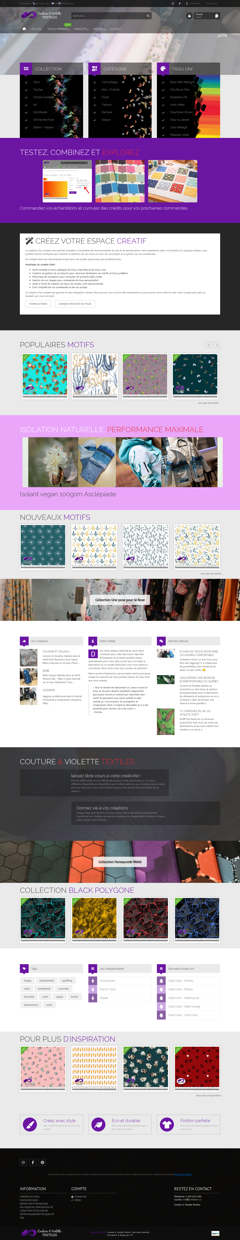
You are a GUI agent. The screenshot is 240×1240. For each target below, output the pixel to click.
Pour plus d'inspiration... (209, 1095)
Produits (80, 29)
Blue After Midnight (182, 82)
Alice (36, 82)
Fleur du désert (179, 119)
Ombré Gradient (43, 97)
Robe (46, 670)
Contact (115, 29)
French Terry (108, 989)
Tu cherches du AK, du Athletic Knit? (195, 713)
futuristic (29, 996)
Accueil (36, 29)
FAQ (22, 1217)
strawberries (46, 980)
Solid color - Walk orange (184, 1006)
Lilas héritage (178, 127)
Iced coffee (177, 104)
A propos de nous (29, 1196)
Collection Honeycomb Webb (120, 862)
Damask (107, 112)
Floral (105, 97)
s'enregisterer (38, 303)
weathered (44, 988)
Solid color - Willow (180, 989)
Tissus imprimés (58, 27)
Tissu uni (182, 68)
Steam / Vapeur (43, 127)
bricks (74, 996)
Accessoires (107, 980)
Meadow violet (179, 135)
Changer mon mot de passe (75, 303)
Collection (48, 68)
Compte (193, 3)
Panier (199, 15)
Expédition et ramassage (34, 1203)
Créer (77, 1200)
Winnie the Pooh (43, 119)
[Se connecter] (189, 15)
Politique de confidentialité (36, 1207)
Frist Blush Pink (179, 89)
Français (210, 3)
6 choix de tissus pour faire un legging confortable (199, 653)
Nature (106, 119)
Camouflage (110, 82)
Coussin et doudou (56, 651)
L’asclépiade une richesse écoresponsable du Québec (199, 679)
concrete (64, 988)
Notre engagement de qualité (37, 1214)
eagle (59, 996)
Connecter (80, 1196)
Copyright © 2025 (98, 1232)
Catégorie (115, 68)
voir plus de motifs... (209, 402)
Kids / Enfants (111, 89)
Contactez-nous (29, 1200)
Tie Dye (38, 89)
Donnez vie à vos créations (102, 807)
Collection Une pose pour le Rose (120, 600)
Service (98, 29)
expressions (31, 1004)
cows (49, 1004)
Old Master (40, 112)
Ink (35, 104)
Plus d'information (183, 1174)
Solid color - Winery (180, 980)
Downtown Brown (181, 112)
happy (27, 980)
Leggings (49, 690)
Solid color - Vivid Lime (182, 1015)
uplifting (67, 980)
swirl (45, 996)
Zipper (104, 998)
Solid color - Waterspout (183, 998)
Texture (106, 104)
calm (27, 988)
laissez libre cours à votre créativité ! (106, 775)
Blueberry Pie (178, 97)
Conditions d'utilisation (34, 1210)
